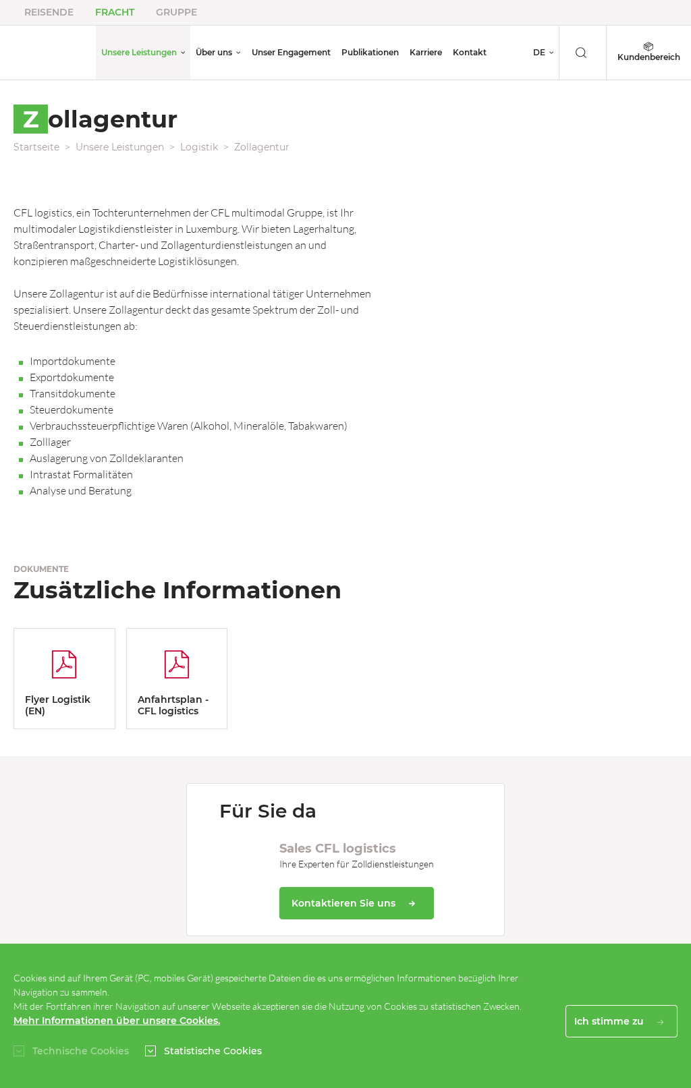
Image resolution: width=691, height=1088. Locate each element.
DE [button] (539, 52)
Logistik (199, 147)
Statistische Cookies (213, 1051)
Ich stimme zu (610, 1021)
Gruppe (176, 12)
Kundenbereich (648, 57)
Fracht (114, 12)
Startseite (36, 147)
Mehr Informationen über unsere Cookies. (116, 1020)
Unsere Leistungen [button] (139, 52)
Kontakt (470, 52)
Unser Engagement (291, 52)
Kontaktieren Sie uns (345, 903)
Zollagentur (261, 147)
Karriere (426, 52)
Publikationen (370, 52)
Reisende (49, 12)
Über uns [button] (214, 52)
